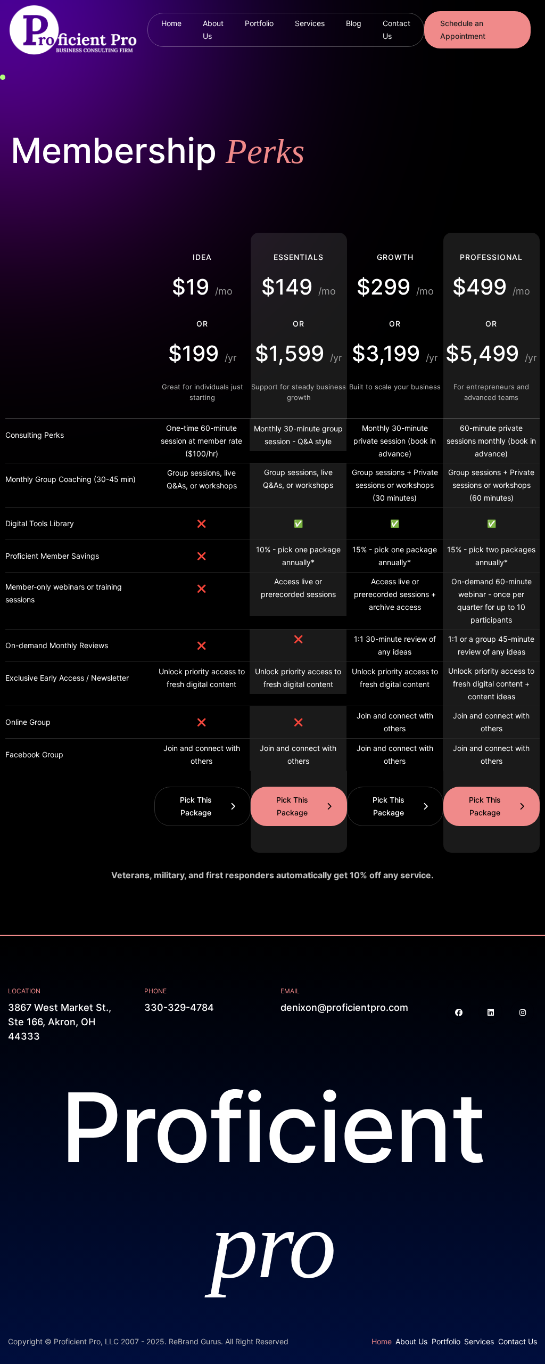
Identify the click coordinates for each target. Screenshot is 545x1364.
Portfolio (259, 23)
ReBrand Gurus (195, 1341)
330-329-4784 (179, 1007)
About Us (213, 29)
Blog (353, 23)
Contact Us (396, 29)
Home (171, 23)
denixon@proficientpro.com (344, 1007)
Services (310, 23)
